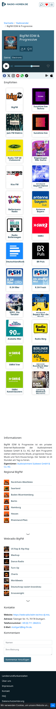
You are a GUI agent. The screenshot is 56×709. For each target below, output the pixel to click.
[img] (51, 4)
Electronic (17, 57)
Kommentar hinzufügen (17, 659)
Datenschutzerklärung (13, 701)
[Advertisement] (28, 15)
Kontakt (6, 691)
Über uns (6, 681)
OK (53, 705)
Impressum (7, 686)
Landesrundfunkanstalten (15, 675)
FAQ (4, 696)
